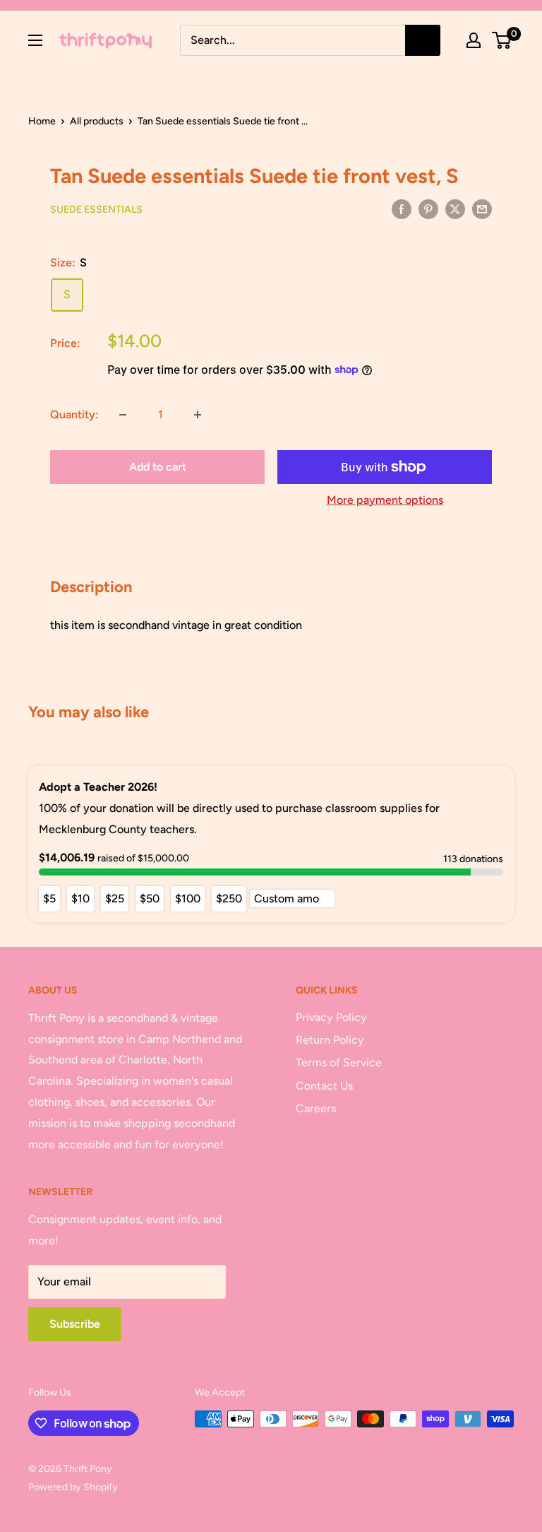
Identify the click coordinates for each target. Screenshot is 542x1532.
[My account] (473, 40)
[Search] (422, 40)
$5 (49, 898)
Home (42, 121)
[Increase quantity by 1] (197, 415)
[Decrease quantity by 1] (123, 415)
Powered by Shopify (73, 1487)
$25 (114, 898)
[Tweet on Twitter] (455, 208)
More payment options (385, 500)
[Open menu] (35, 40)
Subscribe (74, 1324)
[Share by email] (482, 208)
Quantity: (74, 414)
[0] (502, 40)
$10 (80, 898)
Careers (316, 1108)
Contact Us (324, 1085)
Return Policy (330, 1040)
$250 (229, 898)
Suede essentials (96, 210)
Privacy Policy (331, 1017)
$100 (187, 898)
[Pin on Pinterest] (428, 208)
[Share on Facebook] (401, 208)
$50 (149, 898)
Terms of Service (339, 1062)
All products (97, 121)
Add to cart (157, 466)
